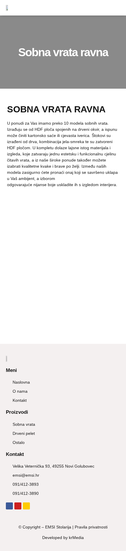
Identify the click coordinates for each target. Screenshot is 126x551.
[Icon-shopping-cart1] (26, 505)
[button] (116, 8)
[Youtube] (17, 505)
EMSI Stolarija (58, 527)
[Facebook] (9, 505)
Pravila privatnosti (91, 527)
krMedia (76, 537)
